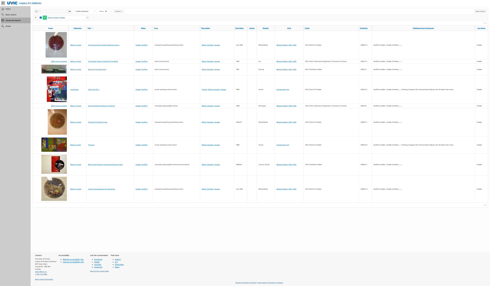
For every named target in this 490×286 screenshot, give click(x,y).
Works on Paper (75, 45)
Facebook (98, 259)
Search (118, 259)
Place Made (205, 28)
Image (50, 28)
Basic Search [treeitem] (11, 15)
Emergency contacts (275, 283)
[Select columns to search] (37, 11)
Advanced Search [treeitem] (13, 20)
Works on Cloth (75, 145)
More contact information (44, 279)
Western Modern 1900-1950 (286, 45)
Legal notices (262, 283)
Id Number (364, 28)
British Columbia (207, 45)
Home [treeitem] (8, 9)
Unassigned (74, 89)
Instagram (98, 267)
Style (289, 28)
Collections (77, 28)
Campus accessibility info (73, 262)
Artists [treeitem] (8, 26)
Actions (117, 11)
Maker (143, 28)
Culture (252, 28)
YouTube (97, 264)
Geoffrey (144, 45)
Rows (101, 11)
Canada (217, 45)
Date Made (239, 28)
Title (94, 28)
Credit (307, 28)
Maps (117, 267)
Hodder (138, 45)
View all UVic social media (99, 271)
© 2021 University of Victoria (246, 283)
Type (156, 28)
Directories (119, 264)
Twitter (97, 262)
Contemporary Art (282, 89)
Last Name (481, 28)
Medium (266, 28)
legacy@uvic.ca (41, 272)
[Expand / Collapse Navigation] (3, 3)
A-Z (116, 262)
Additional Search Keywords (423, 28)
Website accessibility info (73, 259)
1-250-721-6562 (41, 274)
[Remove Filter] (87, 17)
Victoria (204, 89)
